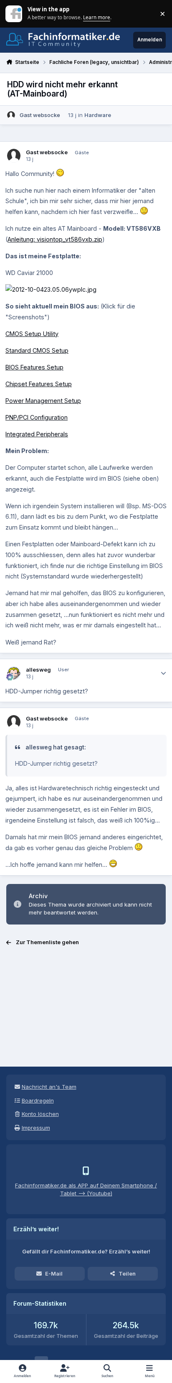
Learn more (14, 13)
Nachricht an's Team (49, 1086)
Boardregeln (38, 1100)
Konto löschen (40, 1113)
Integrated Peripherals (36, 434)
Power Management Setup (43, 400)
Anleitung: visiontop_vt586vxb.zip (55, 239)
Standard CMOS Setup (36, 350)
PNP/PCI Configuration (36, 417)
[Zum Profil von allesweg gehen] (14, 673)
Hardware (97, 115)
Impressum (36, 1127)
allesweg (38, 669)
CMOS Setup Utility (31, 333)
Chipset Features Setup (38, 383)
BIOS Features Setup (34, 367)
